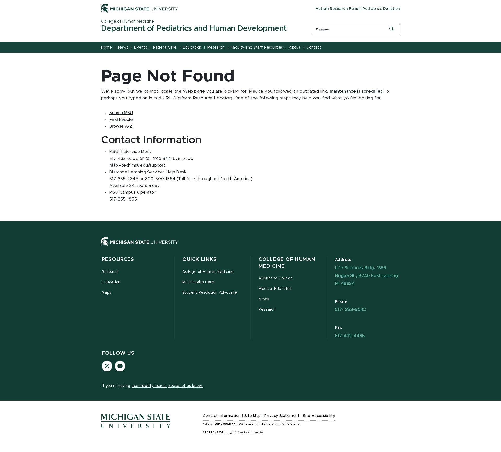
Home (106, 47)
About (294, 47)
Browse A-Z (120, 126)
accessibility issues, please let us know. (167, 386)
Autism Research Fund (337, 9)
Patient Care (165, 47)
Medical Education (276, 289)
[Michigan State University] (139, 8)
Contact (313, 47)
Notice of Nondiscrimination (281, 424)
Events (140, 47)
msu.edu (251, 424)
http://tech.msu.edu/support (137, 165)
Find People (121, 120)
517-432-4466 (350, 335)
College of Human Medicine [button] (287, 263)
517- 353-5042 (350, 309)
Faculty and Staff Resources (257, 47)
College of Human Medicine (208, 272)
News (123, 47)
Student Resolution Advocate (209, 293)
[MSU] (250, 246)
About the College (276, 278)
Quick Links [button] (199, 259)
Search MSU (121, 113)
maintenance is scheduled (356, 91)
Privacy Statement (281, 416)
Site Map (252, 416)
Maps (106, 293)
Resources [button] (118, 259)
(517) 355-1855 (225, 424)
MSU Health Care (198, 282)
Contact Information (222, 416)
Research (215, 47)
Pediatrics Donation (381, 9)
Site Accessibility (319, 416)
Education (192, 47)
